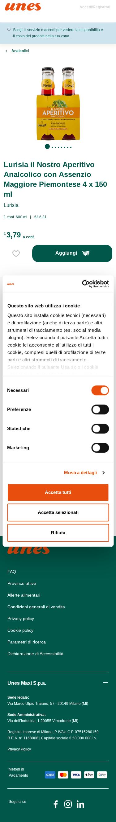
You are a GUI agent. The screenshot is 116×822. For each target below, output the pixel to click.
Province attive (21, 583)
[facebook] (55, 803)
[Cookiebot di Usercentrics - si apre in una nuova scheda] (82, 284)
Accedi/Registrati (94, 7)
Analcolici (20, 51)
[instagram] (68, 803)
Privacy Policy (19, 749)
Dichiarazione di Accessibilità (35, 653)
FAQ (11, 571)
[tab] (47, 146)
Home (11, 5)
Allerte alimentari (23, 595)
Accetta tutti (58, 492)
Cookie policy (20, 630)
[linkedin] (80, 803)
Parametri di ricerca (26, 641)
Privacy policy (20, 618)
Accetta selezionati (58, 512)
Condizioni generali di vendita (36, 606)
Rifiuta (58, 532)
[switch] (100, 409)
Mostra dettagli (80, 472)
